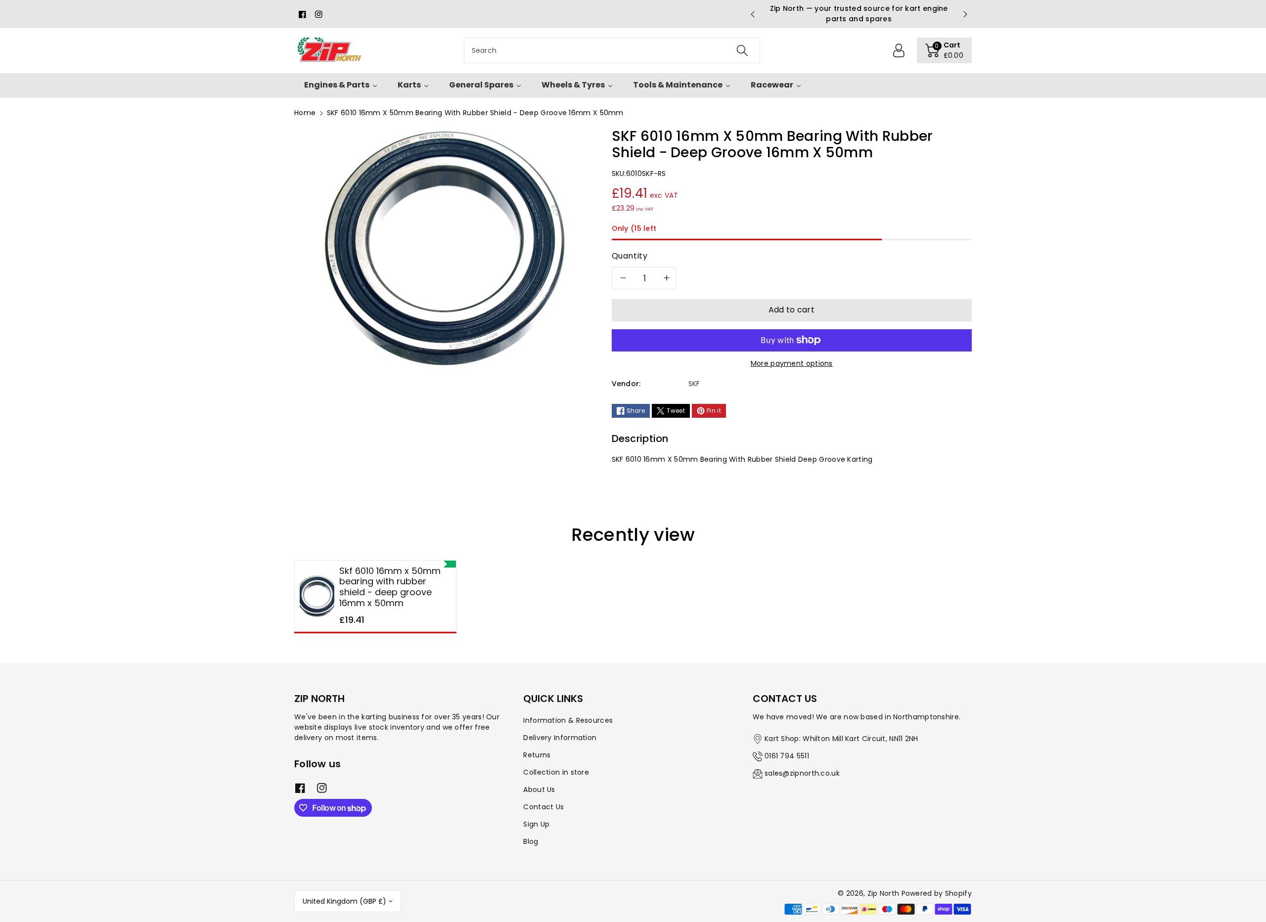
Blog (530, 841)
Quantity (630, 256)
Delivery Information (559, 738)
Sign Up (536, 824)
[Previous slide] (752, 14)
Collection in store (556, 772)
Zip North (883, 893)
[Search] (741, 50)
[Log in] (899, 50)
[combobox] (612, 50)
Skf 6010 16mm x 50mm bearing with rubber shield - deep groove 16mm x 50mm (390, 587)
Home (305, 113)
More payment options (792, 363)
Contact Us (543, 807)
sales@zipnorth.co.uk (802, 773)
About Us (539, 789)
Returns (536, 755)
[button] (944, 50)
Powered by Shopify (937, 893)
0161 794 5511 (787, 756)
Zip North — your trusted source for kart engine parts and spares (859, 13)
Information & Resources (568, 720)
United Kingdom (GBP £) (344, 901)
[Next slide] (965, 14)
